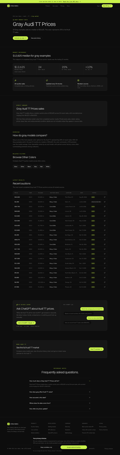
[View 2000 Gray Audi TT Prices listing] (104, 254)
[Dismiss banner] (80, 1)
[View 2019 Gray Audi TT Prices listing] (104, 239)
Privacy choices (109, 448)
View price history (36, 38)
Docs (68, 6)
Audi (24, 16)
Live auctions (34, 430)
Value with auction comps (89, 430)
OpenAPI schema (52, 433)
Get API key (106, 6)
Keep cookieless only (46, 447)
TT (28, 16)
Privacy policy (102, 426)
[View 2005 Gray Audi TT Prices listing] (104, 287)
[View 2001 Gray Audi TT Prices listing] (104, 220)
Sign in (99, 6)
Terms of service (103, 430)
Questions (67, 430)
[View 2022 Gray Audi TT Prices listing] (104, 206)
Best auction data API (87, 426)
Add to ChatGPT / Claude (25, 323)
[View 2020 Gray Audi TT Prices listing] (104, 244)
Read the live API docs (71, 1)
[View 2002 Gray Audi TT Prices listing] (104, 202)
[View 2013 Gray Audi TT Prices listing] (104, 197)
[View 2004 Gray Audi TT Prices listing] (104, 216)
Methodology (68, 433)
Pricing (62, 6)
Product (48, 6)
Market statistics (35, 433)
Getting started (52, 426)
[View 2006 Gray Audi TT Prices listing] (104, 211)
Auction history (35, 426)
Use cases (55, 6)
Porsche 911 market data (88, 433)
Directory (67, 426)
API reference (51, 430)
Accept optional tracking (73, 447)
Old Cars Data (17, 16)
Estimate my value (19, 38)
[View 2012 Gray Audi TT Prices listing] (104, 225)
